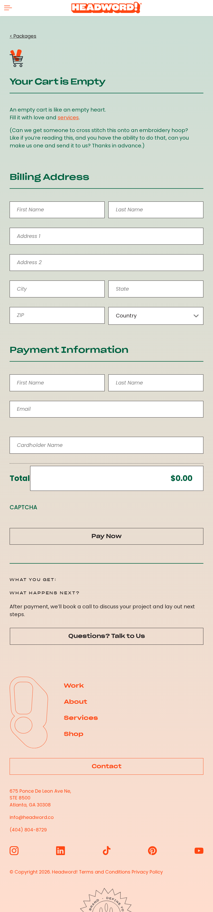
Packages (25, 36)
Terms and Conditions (104, 872)
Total (20, 478)
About (75, 701)
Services (81, 717)
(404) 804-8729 (28, 829)
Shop (73, 734)
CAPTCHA (23, 507)
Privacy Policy (147, 872)
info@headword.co (32, 817)
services (68, 117)
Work (74, 685)
